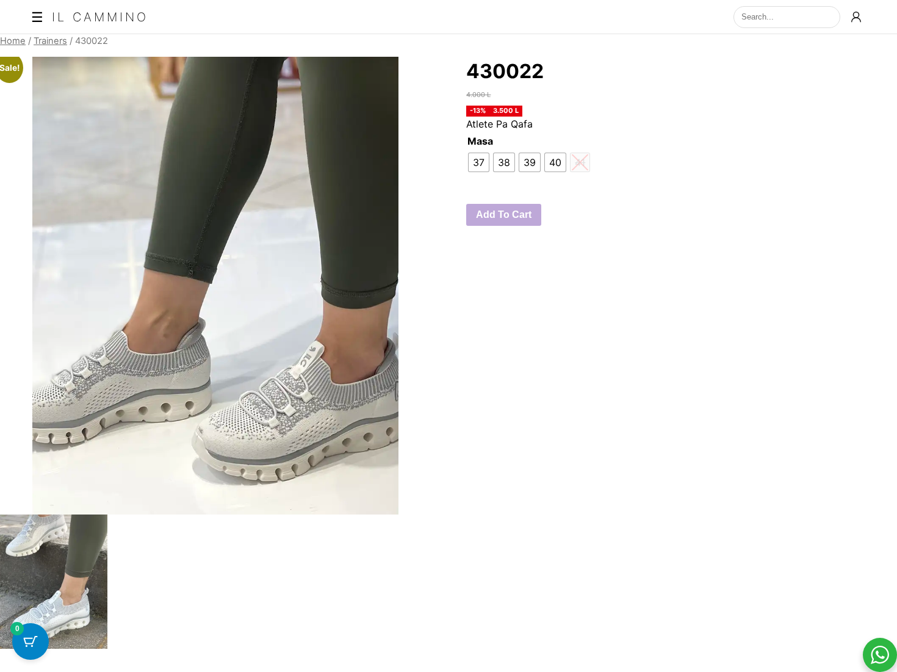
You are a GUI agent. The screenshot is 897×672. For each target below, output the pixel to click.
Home (13, 40)
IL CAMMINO (100, 17)
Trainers (50, 40)
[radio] (479, 162)
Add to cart (503, 214)
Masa (480, 141)
